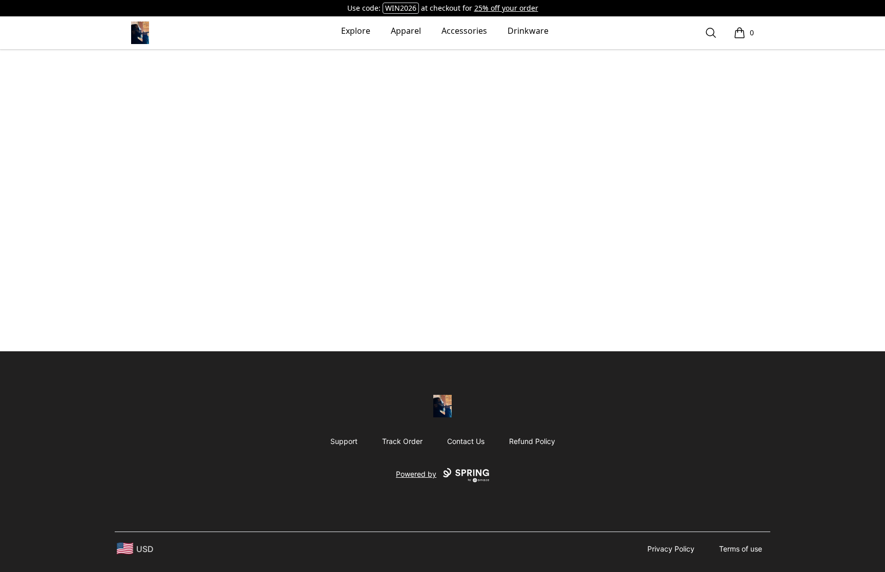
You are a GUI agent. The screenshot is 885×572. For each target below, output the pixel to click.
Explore (355, 30)
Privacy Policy (670, 548)
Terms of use (740, 548)
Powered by (416, 474)
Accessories (464, 30)
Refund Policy (532, 441)
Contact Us (465, 441)
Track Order (402, 441)
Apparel (406, 30)
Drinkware (528, 30)
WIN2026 (400, 8)
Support (343, 441)
